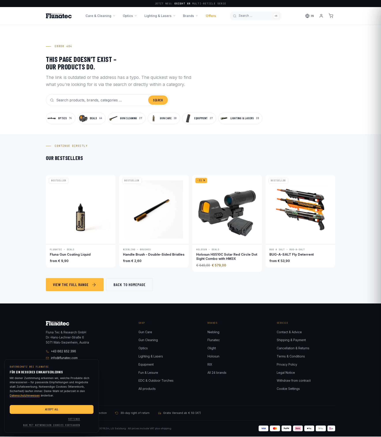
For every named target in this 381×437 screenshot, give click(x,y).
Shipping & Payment (291, 340)
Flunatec (213, 340)
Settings (74, 419)
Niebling (213, 332)
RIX (209, 364)
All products (147, 389)
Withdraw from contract (294, 380)
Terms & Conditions (291, 356)
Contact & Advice (289, 332)
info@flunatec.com (64, 358)
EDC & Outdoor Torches (156, 380)
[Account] (321, 16)
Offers (211, 16)
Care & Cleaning (98, 16)
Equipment (146, 364)
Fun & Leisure (148, 372)
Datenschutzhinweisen (25, 395)
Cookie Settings (288, 389)
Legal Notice (286, 372)
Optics (128, 16)
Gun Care (145, 332)
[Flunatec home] (59, 15)
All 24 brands (216, 372)
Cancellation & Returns (293, 348)
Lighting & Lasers (158, 16)
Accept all (51, 409)
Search (158, 100)
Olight (211, 348)
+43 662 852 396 (63, 351)
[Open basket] (331, 16)
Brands (188, 16)
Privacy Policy (287, 364)
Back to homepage (129, 284)
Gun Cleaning (148, 340)
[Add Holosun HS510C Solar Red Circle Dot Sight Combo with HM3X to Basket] (254, 238)
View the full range (71, 284)
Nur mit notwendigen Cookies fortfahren (51, 425)
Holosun (213, 356)
